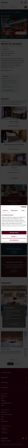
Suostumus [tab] (5, 210)
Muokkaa (13, 236)
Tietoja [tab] (23, 210)
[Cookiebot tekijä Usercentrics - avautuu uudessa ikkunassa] (21, 207)
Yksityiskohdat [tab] (14, 210)
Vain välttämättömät (14, 240)
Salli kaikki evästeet (14, 232)
